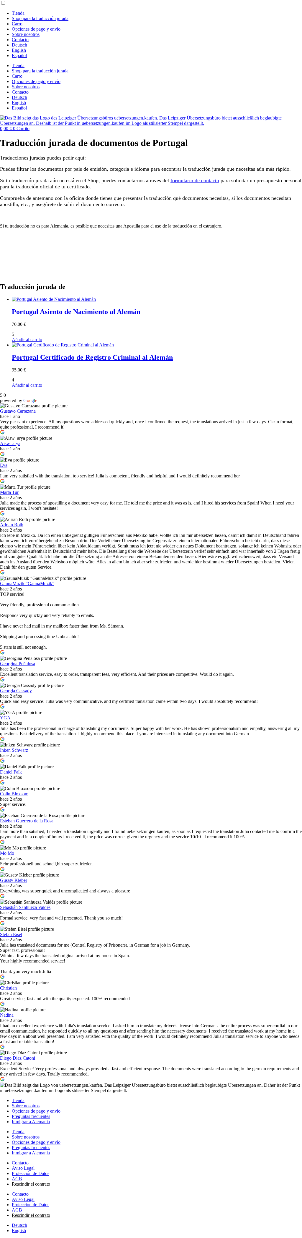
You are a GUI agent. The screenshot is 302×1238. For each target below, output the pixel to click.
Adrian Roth (11, 524)
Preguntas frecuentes (31, 1116)
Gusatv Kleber (13, 880)
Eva (3, 465)
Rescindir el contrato (31, 1183)
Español (19, 55)
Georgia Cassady (16, 690)
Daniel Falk (11, 771)
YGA (5, 717)
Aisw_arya (10, 443)
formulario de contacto (194, 180)
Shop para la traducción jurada (40, 18)
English (19, 50)
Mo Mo (7, 853)
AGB (17, 1178)
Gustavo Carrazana (18, 411)
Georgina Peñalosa (17, 663)
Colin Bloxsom (14, 793)
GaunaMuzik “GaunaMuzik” (27, 583)
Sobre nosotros (26, 34)
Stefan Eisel (11, 934)
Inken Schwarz (14, 750)
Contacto (20, 39)
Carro (17, 23)
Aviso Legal (23, 1168)
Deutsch (19, 44)
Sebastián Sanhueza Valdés (25, 907)
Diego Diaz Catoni (17, 1058)
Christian (8, 987)
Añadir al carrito (27, 339)
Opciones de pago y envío (36, 28)
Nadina (7, 1015)
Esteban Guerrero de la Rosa (26, 820)
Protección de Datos (30, 1173)
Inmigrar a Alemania (31, 1121)
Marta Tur (9, 492)
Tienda (18, 13)
